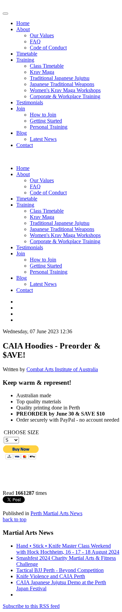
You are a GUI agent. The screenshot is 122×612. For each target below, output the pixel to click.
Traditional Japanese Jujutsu (59, 78)
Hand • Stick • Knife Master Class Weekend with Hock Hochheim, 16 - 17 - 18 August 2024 (67, 549)
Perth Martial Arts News (56, 513)
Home (22, 23)
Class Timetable (47, 66)
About (23, 29)
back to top (14, 519)
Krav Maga (42, 72)
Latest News (43, 139)
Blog (21, 133)
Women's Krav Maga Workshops (65, 90)
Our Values (42, 35)
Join (20, 108)
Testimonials (29, 102)
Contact (24, 145)
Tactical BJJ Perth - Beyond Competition (60, 570)
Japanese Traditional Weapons (62, 84)
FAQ (35, 41)
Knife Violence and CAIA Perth (50, 576)
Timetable (26, 54)
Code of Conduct (48, 47)
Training (25, 60)
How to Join (43, 115)
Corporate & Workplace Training (65, 96)
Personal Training (48, 127)
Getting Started (46, 121)
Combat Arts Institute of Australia (62, 369)
